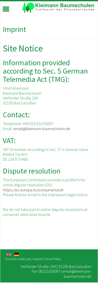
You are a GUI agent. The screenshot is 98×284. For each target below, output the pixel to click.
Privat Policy (53, 259)
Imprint (38, 259)
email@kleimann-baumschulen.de (41, 128)
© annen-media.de (17, 259)
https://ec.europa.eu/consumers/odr (33, 189)
